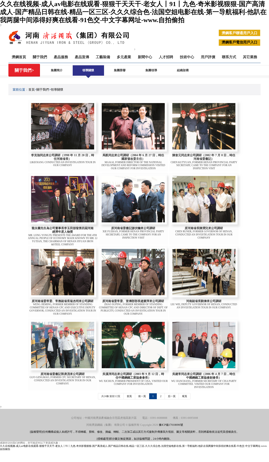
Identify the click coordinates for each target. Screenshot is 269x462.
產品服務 (61, 57)
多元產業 (124, 57)
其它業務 (250, 57)
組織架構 (183, 70)
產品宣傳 (82, 57)
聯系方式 (229, 57)
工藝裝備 (103, 57)
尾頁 (184, 396)
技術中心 (187, 57)
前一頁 (142, 396)
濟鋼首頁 (19, 57)
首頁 (31, 89)
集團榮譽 (120, 70)
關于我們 (40, 57)
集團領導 (151, 70)
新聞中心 (145, 57)
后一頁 (171, 396)
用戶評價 (208, 57)
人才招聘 (166, 57)
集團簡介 (57, 70)
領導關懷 (88, 70)
